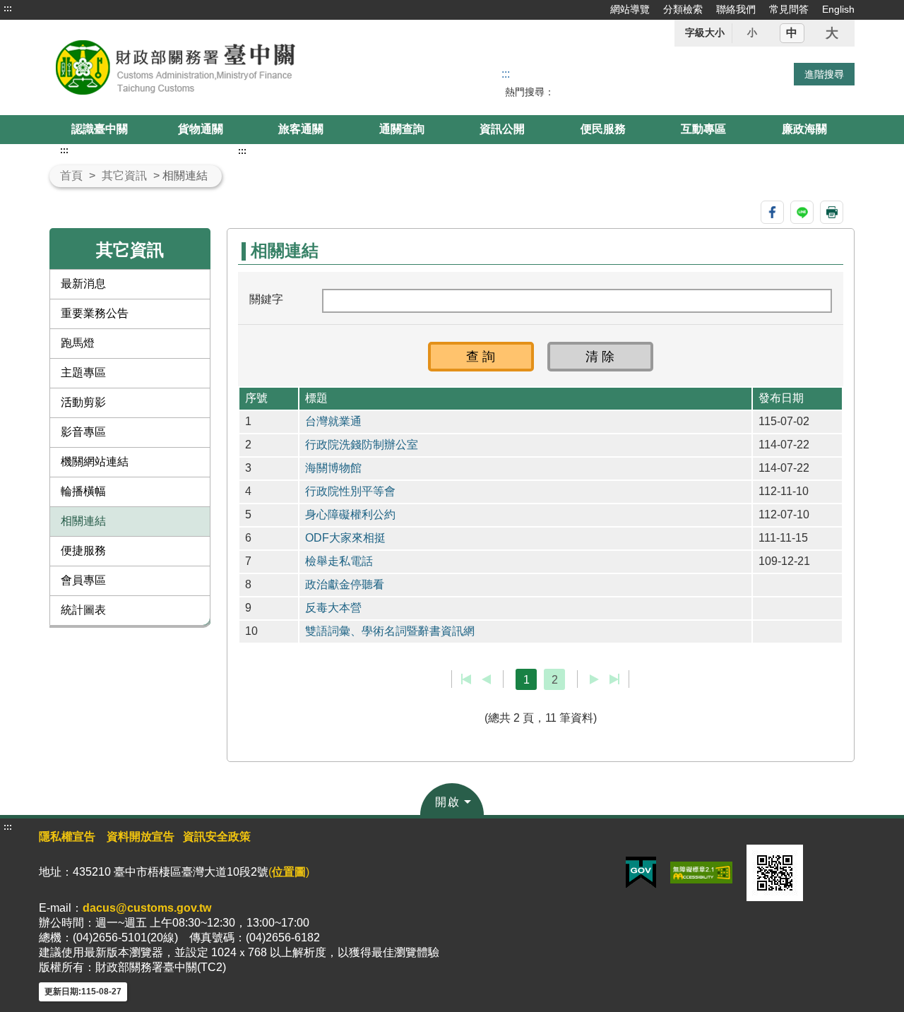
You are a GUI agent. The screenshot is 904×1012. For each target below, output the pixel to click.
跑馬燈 (78, 343)
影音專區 (83, 432)
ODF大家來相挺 (345, 538)
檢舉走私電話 (339, 561)
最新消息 (83, 284)
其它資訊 (124, 175)
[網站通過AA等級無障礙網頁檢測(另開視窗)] (701, 872)
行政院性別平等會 (350, 491)
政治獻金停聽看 (344, 584)
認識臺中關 (99, 129)
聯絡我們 (736, 9)
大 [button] (832, 33)
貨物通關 (200, 129)
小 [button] (752, 32)
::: (8, 8)
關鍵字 (266, 299)
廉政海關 (804, 129)
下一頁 (594, 679)
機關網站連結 (95, 462)
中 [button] (791, 33)
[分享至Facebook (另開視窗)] (772, 212)
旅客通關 (300, 129)
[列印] (831, 212)
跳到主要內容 (37, 8)
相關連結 (83, 521)
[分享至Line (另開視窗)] (802, 212)
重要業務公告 (95, 313)
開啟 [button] (447, 802)
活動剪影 (83, 402)
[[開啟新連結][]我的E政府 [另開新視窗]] (641, 872)
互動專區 (703, 129)
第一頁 (466, 679)
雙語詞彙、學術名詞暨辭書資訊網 (390, 631)
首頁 (71, 175)
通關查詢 (401, 129)
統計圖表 (83, 610)
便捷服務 (83, 550)
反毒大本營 (333, 608)
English (838, 9)
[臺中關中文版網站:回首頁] (210, 67)
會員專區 (83, 580)
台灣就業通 (333, 421)
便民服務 (603, 129)
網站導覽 (630, 9)
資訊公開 (502, 129)
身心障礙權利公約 (350, 514)
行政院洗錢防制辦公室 (361, 445)
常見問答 (789, 9)
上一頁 (486, 679)
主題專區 (83, 373)
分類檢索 (683, 9)
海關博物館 (333, 468)
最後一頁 (614, 679)
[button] (481, 356)
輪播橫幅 (83, 491)
